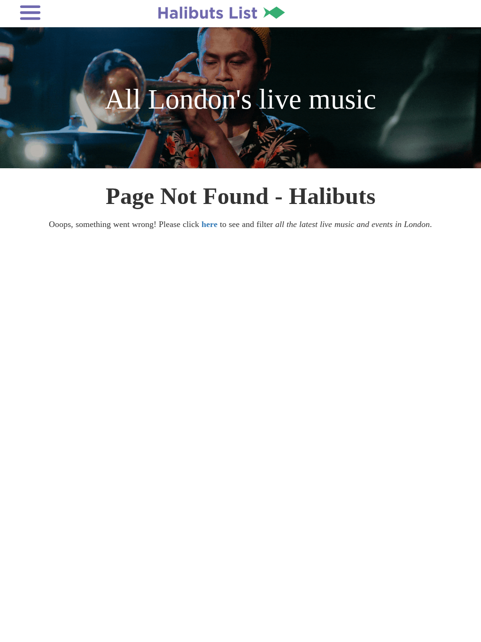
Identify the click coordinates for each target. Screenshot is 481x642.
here (209, 224)
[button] (70, 13)
